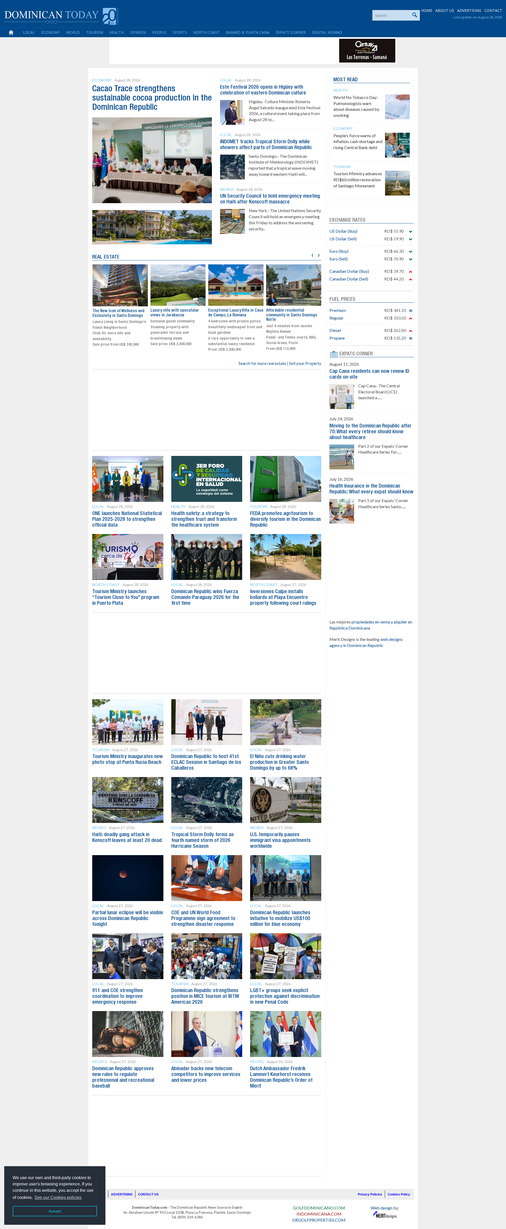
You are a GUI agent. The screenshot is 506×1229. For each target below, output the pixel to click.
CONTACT (493, 10)
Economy (50, 32)
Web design (381, 1207)
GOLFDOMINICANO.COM (319, 1207)
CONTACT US (148, 1194)
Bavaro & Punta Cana (247, 32)
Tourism (94, 32)
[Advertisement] (207, 51)
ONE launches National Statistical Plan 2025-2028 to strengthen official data (127, 519)
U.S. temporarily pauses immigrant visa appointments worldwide (280, 840)
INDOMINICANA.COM (319, 1213)
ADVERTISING (469, 10)
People (159, 32)
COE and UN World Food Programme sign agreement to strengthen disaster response (203, 919)
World (73, 32)
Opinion (138, 32)
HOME (426, 10)
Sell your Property (305, 363)
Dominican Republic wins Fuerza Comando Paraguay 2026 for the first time (205, 597)
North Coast (206, 32)
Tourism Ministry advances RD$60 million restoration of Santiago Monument (357, 179)
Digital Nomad (327, 32)
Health (116, 32)
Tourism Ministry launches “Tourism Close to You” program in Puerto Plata (125, 597)
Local (29, 32)
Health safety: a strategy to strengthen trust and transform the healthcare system (204, 519)
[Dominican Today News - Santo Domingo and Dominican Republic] (61, 16)
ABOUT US (444, 10)
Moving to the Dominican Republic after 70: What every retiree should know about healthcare (370, 432)
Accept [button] (54, 1211)
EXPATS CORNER (356, 354)
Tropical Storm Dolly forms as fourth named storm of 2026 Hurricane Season (202, 840)
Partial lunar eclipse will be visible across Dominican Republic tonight (127, 919)
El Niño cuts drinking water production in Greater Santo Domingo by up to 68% (279, 762)
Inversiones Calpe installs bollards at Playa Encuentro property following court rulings (283, 597)
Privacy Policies (370, 1194)
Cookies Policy (399, 1194)
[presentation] (312, 254)
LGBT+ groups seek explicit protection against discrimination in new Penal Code (285, 996)
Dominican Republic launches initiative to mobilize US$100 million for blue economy (280, 919)
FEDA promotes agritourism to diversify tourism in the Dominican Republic (285, 519)
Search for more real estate (262, 363)
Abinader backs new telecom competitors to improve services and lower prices (205, 1074)
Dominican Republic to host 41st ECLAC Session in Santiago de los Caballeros (206, 762)
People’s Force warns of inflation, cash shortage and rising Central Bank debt (357, 141)
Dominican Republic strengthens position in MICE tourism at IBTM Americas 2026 (205, 996)
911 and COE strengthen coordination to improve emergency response (117, 996)
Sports (180, 32)
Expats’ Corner (291, 32)
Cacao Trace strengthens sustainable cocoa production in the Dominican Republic (152, 98)
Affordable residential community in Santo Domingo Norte (291, 315)
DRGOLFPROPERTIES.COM (319, 1219)
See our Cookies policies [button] (58, 1197)
